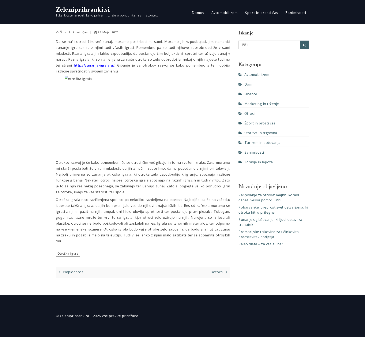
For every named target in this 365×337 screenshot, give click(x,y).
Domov (198, 12)
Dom (248, 84)
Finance (250, 94)
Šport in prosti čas (261, 12)
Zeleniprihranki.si (83, 9)
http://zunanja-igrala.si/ (94, 65)
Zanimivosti (295, 12)
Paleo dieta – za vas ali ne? (260, 244)
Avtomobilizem (224, 12)
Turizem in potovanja (262, 142)
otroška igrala (67, 253)
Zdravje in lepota (258, 162)
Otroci (249, 113)
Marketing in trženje (261, 103)
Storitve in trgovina (260, 133)
